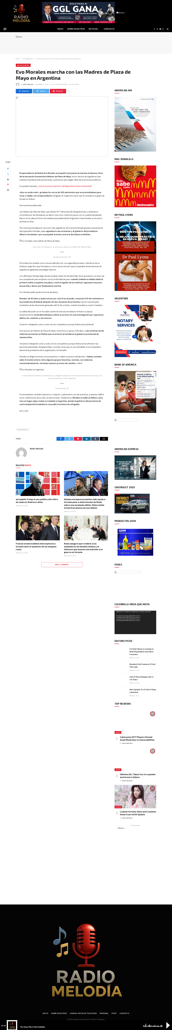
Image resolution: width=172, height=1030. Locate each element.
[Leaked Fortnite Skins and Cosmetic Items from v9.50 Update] (135, 796)
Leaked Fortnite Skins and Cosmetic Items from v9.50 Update (138, 813)
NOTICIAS (93, 29)
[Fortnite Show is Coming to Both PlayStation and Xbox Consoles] (121, 651)
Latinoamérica (22, 430)
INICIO (60, 29)
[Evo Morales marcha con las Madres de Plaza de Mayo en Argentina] (62, 126)
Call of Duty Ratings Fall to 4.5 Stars (141, 678)
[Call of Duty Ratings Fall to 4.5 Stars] (121, 679)
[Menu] (5, 29)
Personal (104, 1013)
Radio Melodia (28, 84)
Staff (114, 1013)
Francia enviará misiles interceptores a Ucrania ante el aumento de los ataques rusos (36, 546)
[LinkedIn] (8, 179)
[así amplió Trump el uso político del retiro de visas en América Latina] (38, 483)
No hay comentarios (60, 84)
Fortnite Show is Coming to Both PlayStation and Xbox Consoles (142, 651)
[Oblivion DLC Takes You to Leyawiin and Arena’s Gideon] (135, 759)
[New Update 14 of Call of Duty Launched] (121, 692)
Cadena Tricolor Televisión (83, 1013)
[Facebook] (8, 168)
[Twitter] (8, 174)
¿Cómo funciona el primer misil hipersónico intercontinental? (64, 186)
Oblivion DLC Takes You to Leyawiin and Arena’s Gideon (138, 775)
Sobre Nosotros (76, 29)
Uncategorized (23, 65)
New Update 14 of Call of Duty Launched (143, 690)
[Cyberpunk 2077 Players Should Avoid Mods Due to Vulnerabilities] (135, 722)
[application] (135, 622)
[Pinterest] (8, 184)
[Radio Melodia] (21, 13)
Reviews (118, 807)
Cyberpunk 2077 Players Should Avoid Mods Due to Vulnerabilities (137, 738)
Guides (117, 732)
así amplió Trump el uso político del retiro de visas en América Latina (37, 500)
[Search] (167, 29)
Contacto (109, 29)
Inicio (45, 1013)
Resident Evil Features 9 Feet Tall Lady (143, 665)
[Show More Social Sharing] (69, 91)
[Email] (8, 189)
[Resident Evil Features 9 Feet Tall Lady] (121, 667)
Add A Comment (62, 565)
